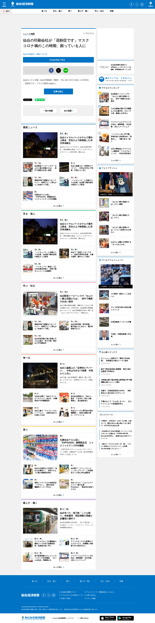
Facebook (131, 4)
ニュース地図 (29, 34)
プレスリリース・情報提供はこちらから (100, 592)
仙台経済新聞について (69, 592)
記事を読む (58, 91)
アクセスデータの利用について (72, 595)
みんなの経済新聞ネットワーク (33, 618)
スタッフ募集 (91, 598)
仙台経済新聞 (22, 4)
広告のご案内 (65, 598)
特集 (112, 11)
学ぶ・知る (99, 11)
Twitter (137, 4)
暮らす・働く (83, 11)
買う (70, 11)
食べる (44, 11)
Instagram (142, 4)
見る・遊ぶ (57, 11)
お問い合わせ (91, 595)
